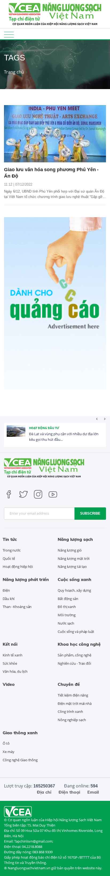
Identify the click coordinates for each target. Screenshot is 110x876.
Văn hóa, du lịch (15, 671)
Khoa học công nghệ (79, 644)
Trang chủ (14, 72)
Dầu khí (8, 598)
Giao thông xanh (20, 732)
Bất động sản (68, 598)
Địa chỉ (44, 792)
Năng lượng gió (70, 550)
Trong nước (12, 550)
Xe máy (8, 751)
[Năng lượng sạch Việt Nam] (18, 811)
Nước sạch (66, 623)
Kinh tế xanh (12, 655)
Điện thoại (69, 792)
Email (93, 792)
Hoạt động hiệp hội (18, 566)
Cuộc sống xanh (74, 579)
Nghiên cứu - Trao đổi (74, 663)
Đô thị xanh (67, 606)
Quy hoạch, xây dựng (74, 590)
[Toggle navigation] (9, 34)
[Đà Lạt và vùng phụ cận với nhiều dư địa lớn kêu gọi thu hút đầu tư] (16, 435)
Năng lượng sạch (75, 539)
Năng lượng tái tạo (72, 566)
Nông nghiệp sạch (72, 719)
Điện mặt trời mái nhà (75, 703)
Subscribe (90, 513)
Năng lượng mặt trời (73, 558)
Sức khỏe (10, 663)
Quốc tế (9, 558)
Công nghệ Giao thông (20, 760)
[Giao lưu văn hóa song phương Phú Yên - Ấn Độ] (55, 134)
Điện (6, 590)
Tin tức (10, 539)
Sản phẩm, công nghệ (74, 655)
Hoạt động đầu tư (44, 428)
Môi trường (67, 615)
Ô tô (6, 743)
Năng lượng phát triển (26, 579)
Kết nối (10, 644)
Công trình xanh (70, 711)
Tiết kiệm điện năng (73, 695)
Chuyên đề (69, 684)
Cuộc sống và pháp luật (76, 631)
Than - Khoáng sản (17, 606)
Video (9, 684)
